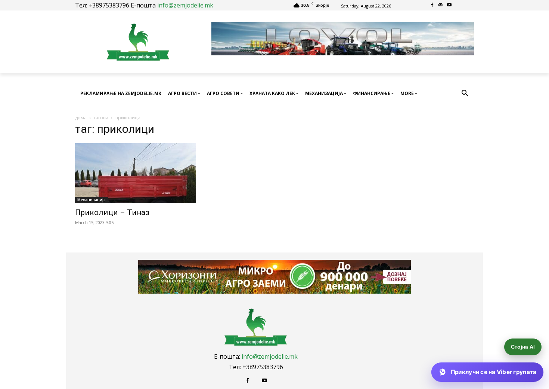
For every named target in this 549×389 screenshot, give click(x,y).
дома (81, 117)
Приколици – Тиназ (112, 212)
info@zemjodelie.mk (185, 5)
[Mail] (441, 5)
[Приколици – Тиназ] (135, 173)
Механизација (91, 199)
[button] (465, 93)
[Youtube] (449, 5)
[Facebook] (432, 5)
